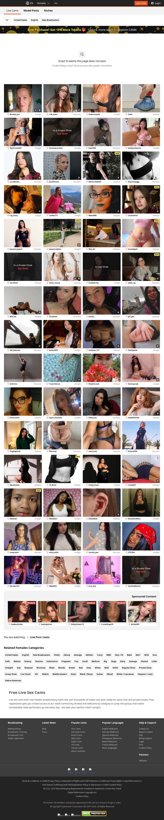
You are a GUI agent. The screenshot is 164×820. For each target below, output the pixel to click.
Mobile (45, 674)
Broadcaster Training (17, 732)
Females (41, 3)
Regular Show (128, 667)
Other (115, 667)
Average (78, 655)
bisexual (29, 667)
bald (106, 667)
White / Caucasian (125, 674)
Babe (129, 655)
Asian (73, 674)
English (34, 20)
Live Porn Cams (39, 637)
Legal (141, 741)
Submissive (52, 661)
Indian (100, 674)
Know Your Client (113, 788)
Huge (113, 661)
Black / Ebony (86, 674)
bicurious (41, 667)
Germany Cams (78, 732)
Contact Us (144, 728)
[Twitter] (84, 770)
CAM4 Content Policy (112, 784)
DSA (141, 744)
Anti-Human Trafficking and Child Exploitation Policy (65, 784)
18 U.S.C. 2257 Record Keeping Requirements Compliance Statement (73, 788)
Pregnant (66, 661)
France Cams (77, 748)
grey (88, 667)
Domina (39, 661)
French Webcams (110, 744)
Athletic (89, 655)
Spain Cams (76, 741)
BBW (109, 655)
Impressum (95, 784)
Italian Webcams (109, 741)
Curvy (100, 655)
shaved (144, 661)
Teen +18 (119, 655)
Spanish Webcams (110, 735)
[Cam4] (11, 3)
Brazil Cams (76, 735)
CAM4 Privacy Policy (51, 781)
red (81, 667)
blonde (61, 667)
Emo (155, 655)
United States (20, 20)
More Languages (109, 748)
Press (44, 732)
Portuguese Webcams (112, 738)
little (154, 661)
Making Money (14, 728)
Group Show (11, 674)
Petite (57, 655)
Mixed (110, 674)
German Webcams (110, 732)
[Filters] (7, 20)
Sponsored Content (144, 596)
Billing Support (145, 738)
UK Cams (75, 744)
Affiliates (143, 760)
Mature (17, 661)
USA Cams (76, 728)
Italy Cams (76, 738)
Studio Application (16, 738)
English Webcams (110, 728)
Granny (27, 661)
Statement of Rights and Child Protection (80, 781)
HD (36, 674)
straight (9, 667)
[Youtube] (91, 770)
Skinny (67, 655)
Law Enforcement (132, 781)
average (133, 661)
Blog (44, 728)
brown (72, 667)
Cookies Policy (145, 748)
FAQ (141, 735)
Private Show (145, 667)
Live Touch (25, 674)
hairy (122, 661)
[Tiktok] (70, 770)
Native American (13, 680)
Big (105, 661)
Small (85, 661)
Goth (7, 661)
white (98, 667)
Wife (146, 655)
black (51, 667)
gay (19, 667)
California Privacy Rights (111, 781)
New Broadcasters (50, 20)
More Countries (78, 751)
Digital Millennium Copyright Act (82, 792)
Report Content (145, 732)
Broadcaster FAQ (15, 735)
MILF (138, 655)
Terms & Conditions (30, 781)
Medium (96, 661)
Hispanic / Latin (145, 674)
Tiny (76, 661)
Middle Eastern (60, 674)
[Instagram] (77, 770)
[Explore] (56, 3)
